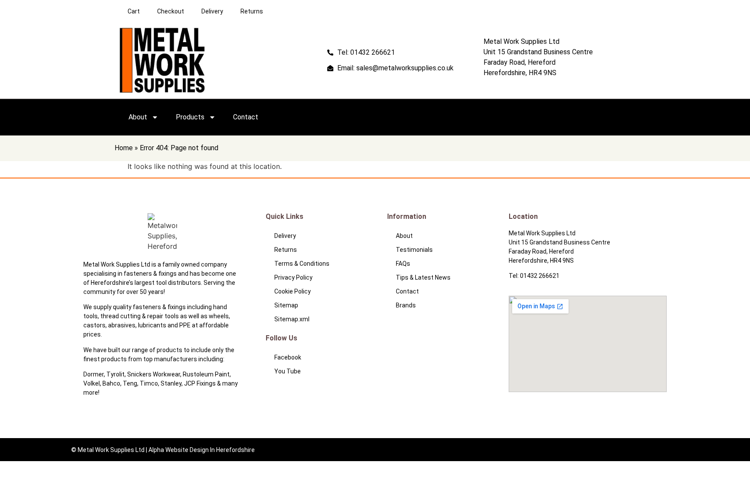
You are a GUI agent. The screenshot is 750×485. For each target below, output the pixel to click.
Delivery (212, 11)
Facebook (287, 357)
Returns (251, 11)
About (137, 117)
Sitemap (286, 305)
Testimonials (414, 249)
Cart (134, 11)
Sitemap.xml (291, 319)
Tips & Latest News (423, 277)
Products (190, 117)
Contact (245, 117)
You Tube (287, 371)
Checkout (170, 11)
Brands (406, 305)
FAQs (403, 263)
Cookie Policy (292, 291)
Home (124, 148)
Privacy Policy (293, 277)
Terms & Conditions (301, 263)
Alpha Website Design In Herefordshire (201, 449)
